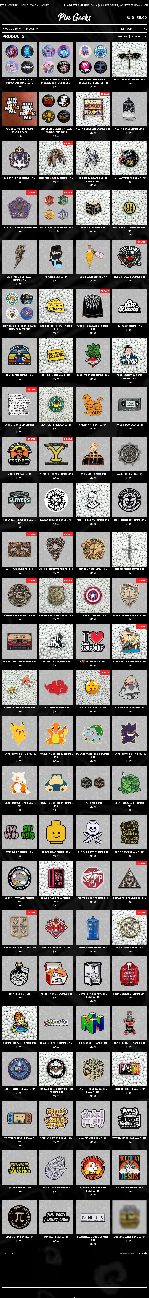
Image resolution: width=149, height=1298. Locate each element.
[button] (74, 5)
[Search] (145, 28)
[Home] (74, 17)
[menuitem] (11, 28)
